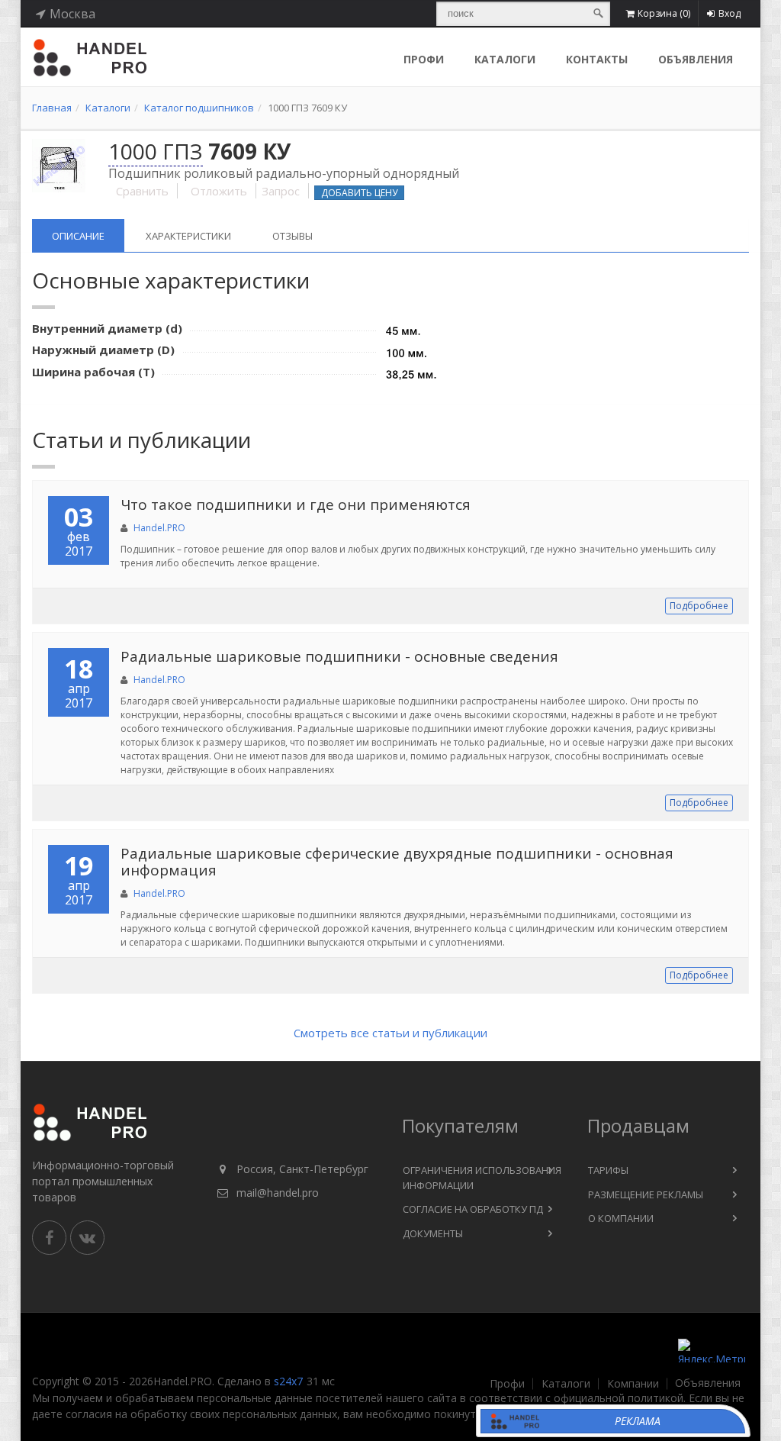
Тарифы (608, 1170)
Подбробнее (699, 605)
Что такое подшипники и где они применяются (296, 504)
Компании (633, 1384)
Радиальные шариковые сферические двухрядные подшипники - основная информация (397, 862)
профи (423, 59)
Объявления (695, 59)
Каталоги (504, 59)
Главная (52, 107)
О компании (621, 1218)
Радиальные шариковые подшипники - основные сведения (339, 656)
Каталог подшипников (199, 107)
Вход (729, 13)
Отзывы (292, 236)
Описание (78, 236)
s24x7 (288, 1381)
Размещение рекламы (645, 1194)
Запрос (281, 190)
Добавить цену (359, 192)
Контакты (597, 59)
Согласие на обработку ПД (473, 1209)
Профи (507, 1384)
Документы (433, 1233)
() (664, 13)
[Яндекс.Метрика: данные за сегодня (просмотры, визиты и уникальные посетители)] (711, 1350)
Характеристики (188, 236)
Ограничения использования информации (482, 1177)
